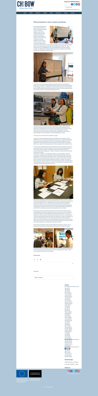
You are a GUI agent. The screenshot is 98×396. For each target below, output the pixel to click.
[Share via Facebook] (34, 259)
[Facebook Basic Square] (65, 348)
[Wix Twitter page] (74, 4)
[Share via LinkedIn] (40, 259)
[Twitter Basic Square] (67, 348)
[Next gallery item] (71, 108)
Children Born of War (69, 362)
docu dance (76, 362)
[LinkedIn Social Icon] (77, 4)
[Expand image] (53, 108)
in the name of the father (70, 364)
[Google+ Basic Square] (69, 348)
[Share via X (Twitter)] (37, 259)
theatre (76, 364)
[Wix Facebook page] (72, 4)
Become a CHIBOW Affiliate (72, 2)
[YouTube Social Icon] (79, 4)
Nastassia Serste (37, 255)
